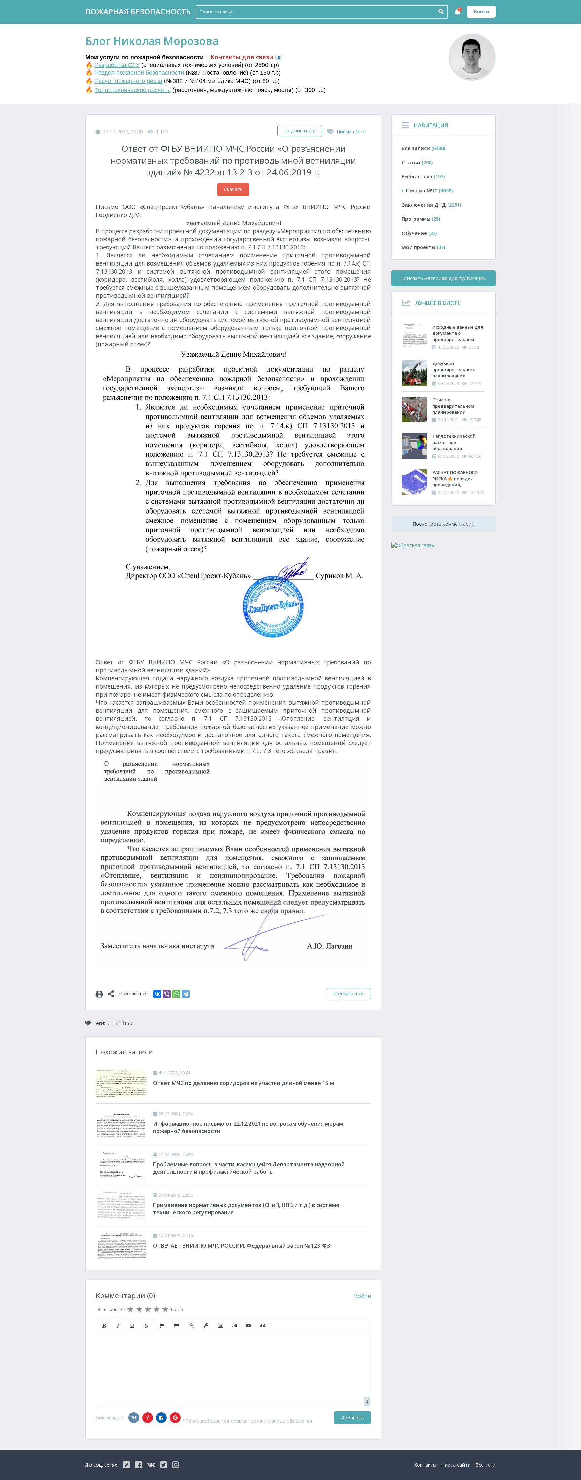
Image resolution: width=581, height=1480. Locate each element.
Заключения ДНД (431, 205)
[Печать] (102, 994)
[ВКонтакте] (157, 994)
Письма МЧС (351, 131)
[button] (104, 1325)
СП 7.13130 (119, 1023)
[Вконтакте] (133, 1417)
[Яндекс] (147, 1417)
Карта (455, 1464)
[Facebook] (161, 1417)
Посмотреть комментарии (444, 524)
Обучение (419, 233)
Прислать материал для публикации (443, 278)
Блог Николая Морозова (152, 41)
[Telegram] (186, 994)
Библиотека (423, 176)
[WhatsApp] (176, 994)
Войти (481, 11)
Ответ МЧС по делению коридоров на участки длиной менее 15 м (243, 1083)
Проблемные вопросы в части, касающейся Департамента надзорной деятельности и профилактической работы (249, 1168)
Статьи (417, 162)
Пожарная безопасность (138, 11)
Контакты (425, 1464)
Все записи (423, 148)
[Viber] (167, 994)
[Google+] (175, 1417)
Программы (421, 219)
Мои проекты (423, 247)
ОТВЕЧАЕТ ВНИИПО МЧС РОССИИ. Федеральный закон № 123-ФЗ (241, 1245)
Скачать (233, 189)
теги (485, 1464)
